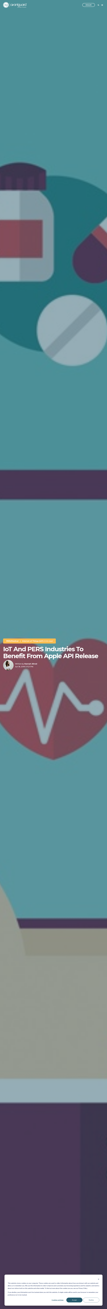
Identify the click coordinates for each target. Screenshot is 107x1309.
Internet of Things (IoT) (32, 641)
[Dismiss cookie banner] (98, 1279)
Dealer (89, 5)
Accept (74, 1300)
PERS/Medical (12, 641)
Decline (91, 1300)
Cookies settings (58, 1300)
